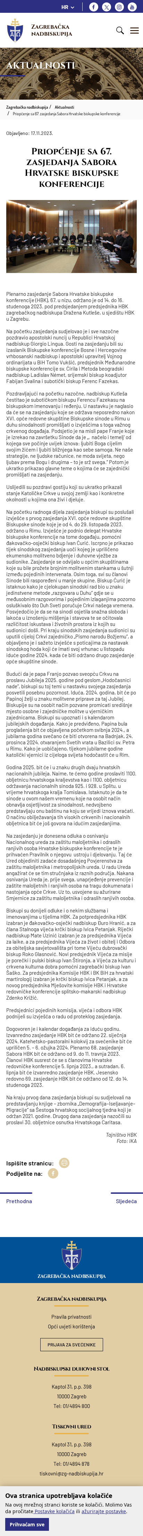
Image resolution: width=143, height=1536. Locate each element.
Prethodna (19, 1201)
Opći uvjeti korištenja (71, 1326)
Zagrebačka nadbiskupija (51, 30)
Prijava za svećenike (72, 1344)
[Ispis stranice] (64, 1163)
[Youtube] (132, 6)
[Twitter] (106, 6)
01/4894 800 (76, 1406)
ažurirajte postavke (104, 1511)
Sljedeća (126, 1201)
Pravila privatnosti (71, 1317)
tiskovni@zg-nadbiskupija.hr (71, 1473)
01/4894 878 (76, 1464)
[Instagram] (119, 6)
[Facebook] (93, 6)
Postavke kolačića (54, 1511)
